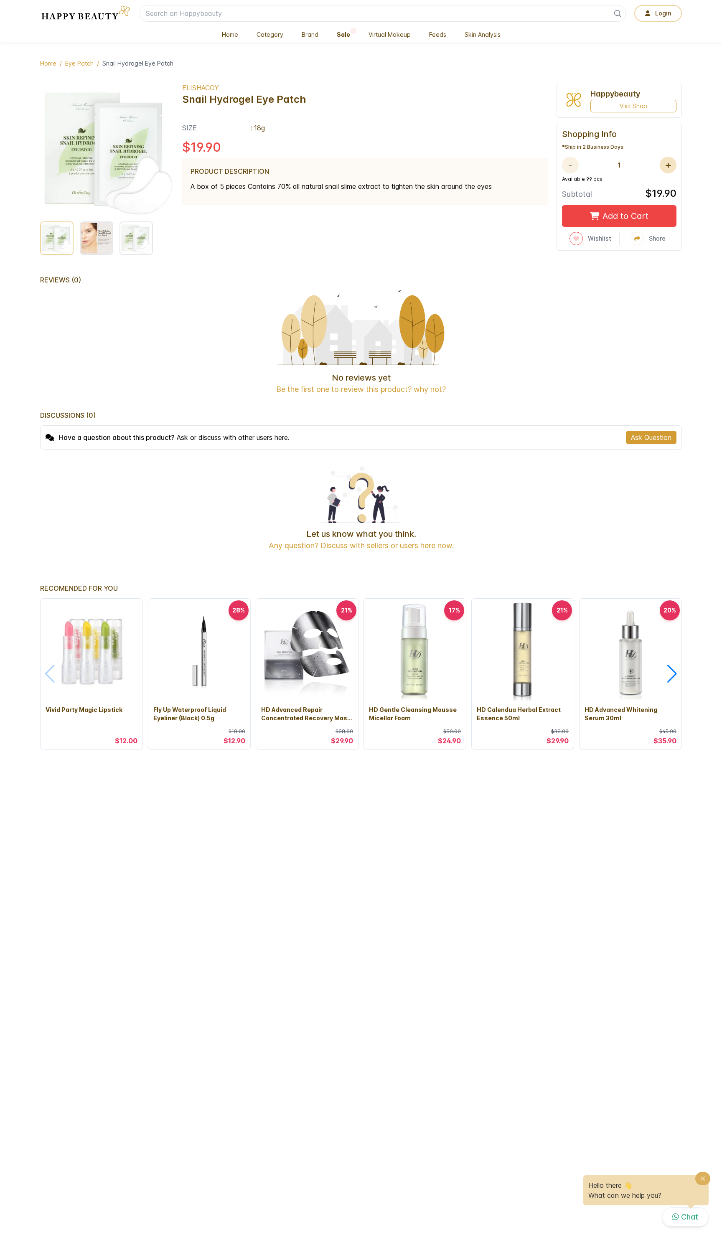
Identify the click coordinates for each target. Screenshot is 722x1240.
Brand (310, 34)
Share (657, 238)
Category (270, 34)
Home (230, 34)
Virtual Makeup (390, 34)
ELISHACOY (200, 88)
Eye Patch (79, 63)
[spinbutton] (619, 165)
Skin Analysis (483, 34)
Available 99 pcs (582, 179)
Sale (343, 34)
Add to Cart (625, 216)
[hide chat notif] (702, 1180)
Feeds (437, 34)
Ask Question (651, 437)
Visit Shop (633, 105)
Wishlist (599, 238)
